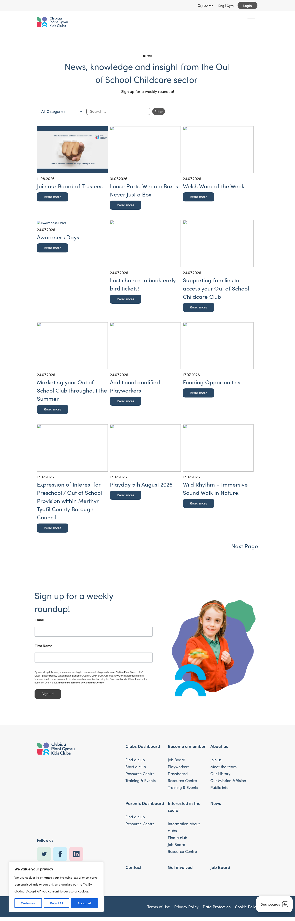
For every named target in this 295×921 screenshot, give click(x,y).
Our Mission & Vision (228, 780)
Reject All (56, 903)
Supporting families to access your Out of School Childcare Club (216, 288)
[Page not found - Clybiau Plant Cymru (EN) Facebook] (61, 854)
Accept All (84, 903)
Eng (221, 5)
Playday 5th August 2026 (141, 484)
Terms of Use (158, 906)
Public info (219, 787)
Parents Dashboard (144, 803)
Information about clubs (184, 827)
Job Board (176, 759)
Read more (52, 196)
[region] (56, 887)
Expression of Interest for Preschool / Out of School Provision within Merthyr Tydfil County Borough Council (69, 500)
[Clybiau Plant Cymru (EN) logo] (55, 22)
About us (219, 746)
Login (247, 5)
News (215, 803)
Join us (216, 759)
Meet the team (223, 766)
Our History (220, 773)
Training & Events (140, 780)
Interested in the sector (184, 806)
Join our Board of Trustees (70, 186)
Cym (230, 5)
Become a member (187, 746)
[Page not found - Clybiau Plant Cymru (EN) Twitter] (45, 854)
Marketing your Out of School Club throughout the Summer (72, 390)
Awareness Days (58, 237)
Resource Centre (140, 773)
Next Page (244, 546)
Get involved (180, 867)
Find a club (135, 759)
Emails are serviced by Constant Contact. (88, 682)
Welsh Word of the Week (213, 186)
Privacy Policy (186, 906)
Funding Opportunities (211, 382)
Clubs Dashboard (142, 746)
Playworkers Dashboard (178, 770)
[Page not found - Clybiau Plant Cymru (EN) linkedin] (77, 854)
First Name (46, 646)
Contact (133, 867)
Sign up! (50, 694)
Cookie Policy (246, 906)
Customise (28, 903)
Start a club (135, 766)
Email (41, 620)
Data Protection (217, 906)
